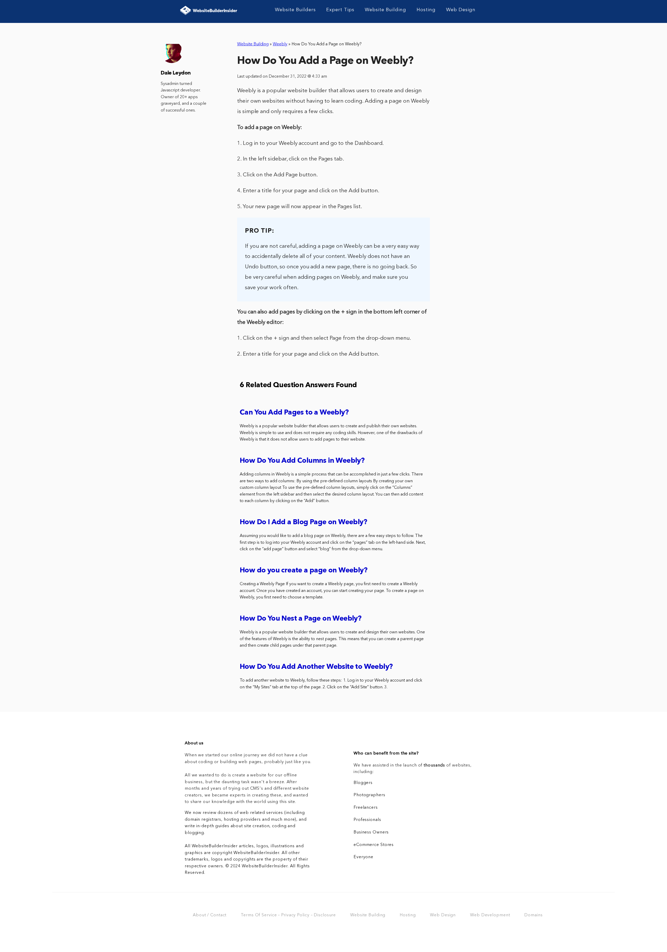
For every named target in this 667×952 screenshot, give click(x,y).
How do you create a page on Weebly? (303, 570)
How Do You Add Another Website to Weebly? (316, 667)
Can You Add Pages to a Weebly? (294, 412)
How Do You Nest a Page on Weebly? (300, 618)
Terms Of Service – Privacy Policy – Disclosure (288, 915)
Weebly (280, 44)
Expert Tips (340, 10)
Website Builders (295, 10)
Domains (533, 915)
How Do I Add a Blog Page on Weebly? (303, 522)
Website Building (385, 10)
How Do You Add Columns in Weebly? (302, 461)
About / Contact (209, 915)
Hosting (426, 10)
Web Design (460, 10)
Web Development (490, 915)
